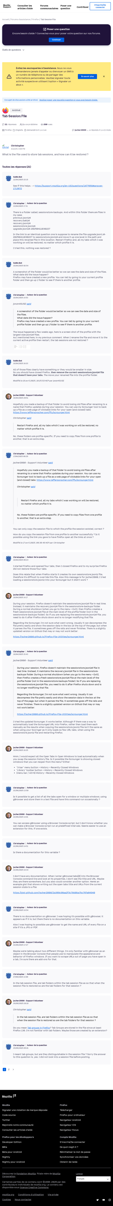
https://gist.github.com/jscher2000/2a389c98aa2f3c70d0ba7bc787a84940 (54, 892)
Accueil (5, 19)
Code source (9, 1115)
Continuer (56, 40)
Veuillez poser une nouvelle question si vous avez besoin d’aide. (68, 100)
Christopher (17, 145)
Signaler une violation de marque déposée (24, 1110)
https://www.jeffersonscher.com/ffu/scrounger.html (41, 412)
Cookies (6, 1199)
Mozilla (9, 1096)
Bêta (4, 1147)
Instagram (110, 1200)
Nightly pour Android (13, 1162)
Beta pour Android (12, 1152)
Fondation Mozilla (26, 1173)
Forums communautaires (49, 7)
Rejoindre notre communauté (17, 1125)
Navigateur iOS (68, 1125)
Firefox (35, 19)
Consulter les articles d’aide (25, 7)
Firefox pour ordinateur (72, 1115)
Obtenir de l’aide (68, 1162)
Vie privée (53, 1194)
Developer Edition (11, 1142)
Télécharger (66, 1110)
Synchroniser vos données (74, 1157)
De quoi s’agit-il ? (69, 1147)
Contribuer (83, 7)
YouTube (104, 1200)
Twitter (6, 1120)
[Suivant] (13, 1069)
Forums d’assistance (20, 19)
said (29, 304)
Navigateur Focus (69, 1130)
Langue (79, 1174)
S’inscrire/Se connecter (100, 6)
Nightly (6, 1157)
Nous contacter (23, 1199)
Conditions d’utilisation (31, 1194)
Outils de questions (11, 50)
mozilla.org (8, 1194)
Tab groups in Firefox (38, 1027)
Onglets (19, 130)
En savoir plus (87, 76)
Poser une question (65, 7)
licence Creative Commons (34, 1187)
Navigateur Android (70, 1120)
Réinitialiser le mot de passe (75, 1152)
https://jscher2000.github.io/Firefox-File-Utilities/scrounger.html (48, 636)
